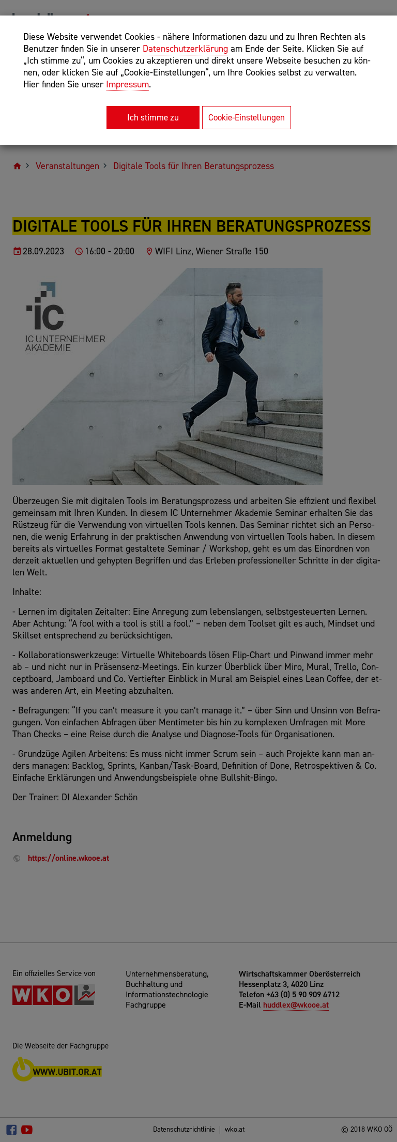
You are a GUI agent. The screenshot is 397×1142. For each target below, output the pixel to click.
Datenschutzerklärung (185, 48)
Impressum (127, 84)
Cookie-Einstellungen (246, 117)
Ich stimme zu (153, 117)
